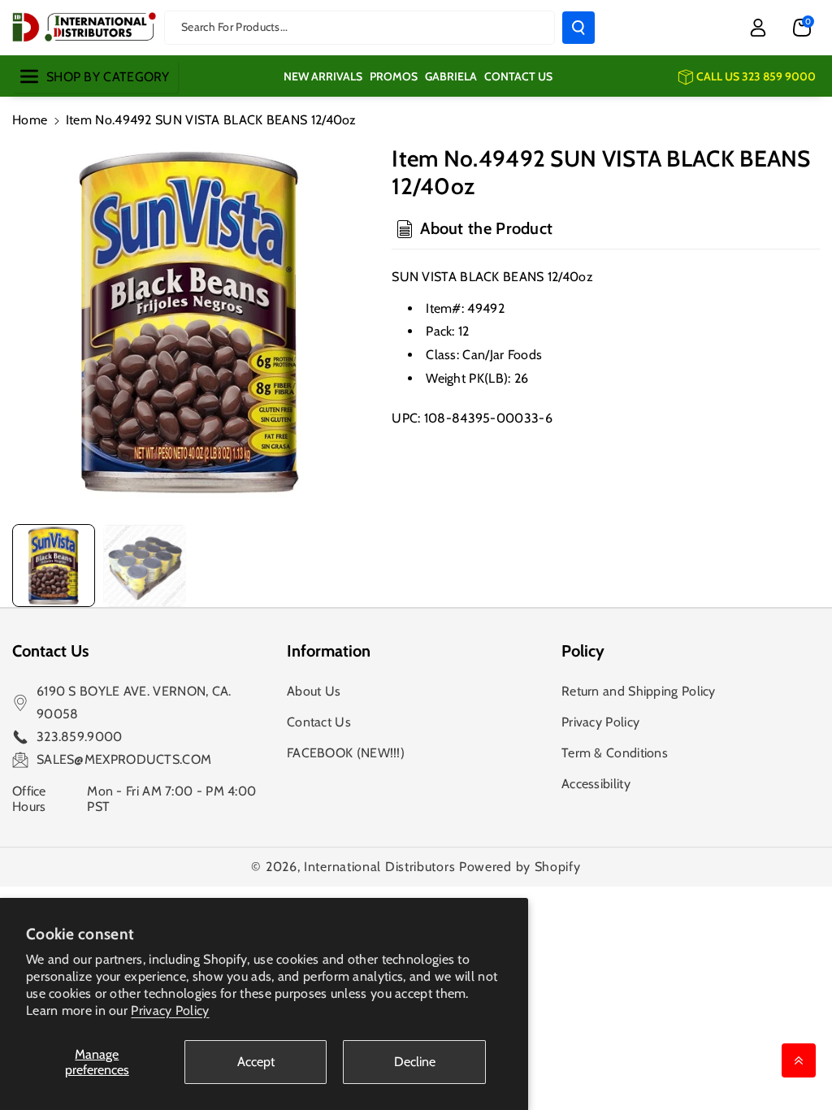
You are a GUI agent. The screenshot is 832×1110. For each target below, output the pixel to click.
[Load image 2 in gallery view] (144, 565)
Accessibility (595, 783)
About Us (313, 691)
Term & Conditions (614, 753)
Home (29, 120)
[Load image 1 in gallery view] (53, 565)
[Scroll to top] (799, 1060)
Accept (256, 1061)
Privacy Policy (170, 1010)
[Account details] (758, 28)
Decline (415, 1061)
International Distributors (379, 866)
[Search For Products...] (578, 27)
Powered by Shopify (520, 866)
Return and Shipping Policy (638, 691)
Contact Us (319, 722)
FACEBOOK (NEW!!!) (346, 753)
